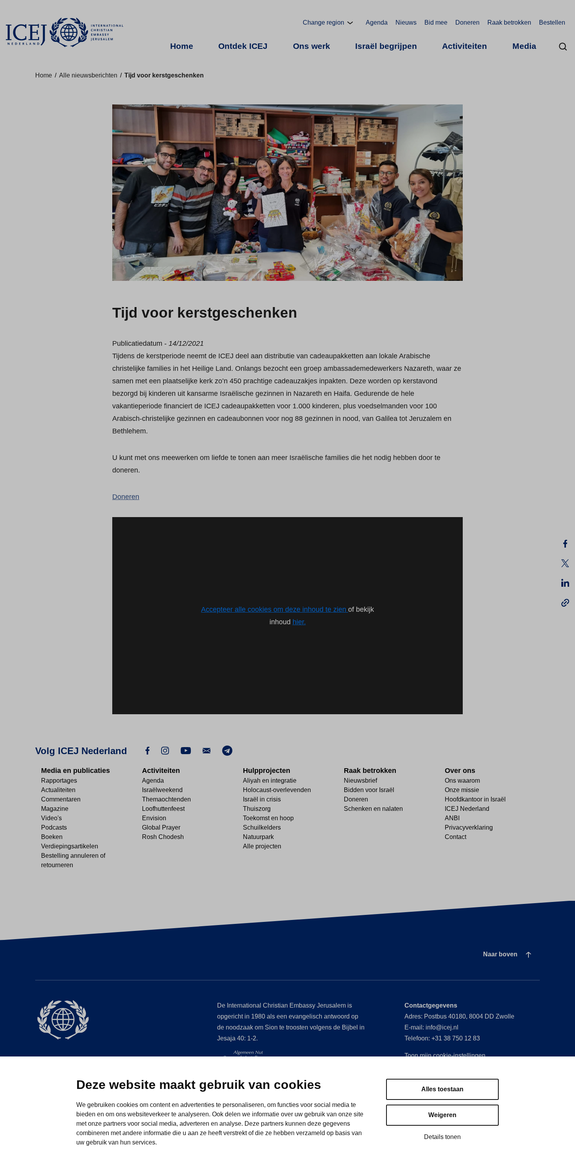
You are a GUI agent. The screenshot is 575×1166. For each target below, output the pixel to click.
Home (181, 45)
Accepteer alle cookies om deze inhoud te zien (274, 609)
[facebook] (147, 750)
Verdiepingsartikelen (69, 846)
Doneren (467, 22)
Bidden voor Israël (369, 790)
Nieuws (406, 22)
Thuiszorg (257, 808)
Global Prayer (161, 827)
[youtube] (186, 750)
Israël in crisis (262, 799)
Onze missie (462, 790)
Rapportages (59, 780)
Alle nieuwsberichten (88, 75)
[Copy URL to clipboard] (565, 602)
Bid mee (435, 22)
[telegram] (227, 750)
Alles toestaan (442, 1089)
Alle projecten (262, 846)
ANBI (452, 818)
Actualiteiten (58, 790)
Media (524, 45)
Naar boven (500, 954)
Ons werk (311, 45)
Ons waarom (462, 780)
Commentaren (61, 799)
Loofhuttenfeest (163, 808)
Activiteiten (464, 45)
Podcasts (54, 827)
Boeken (52, 837)
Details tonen (442, 1137)
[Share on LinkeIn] (565, 583)
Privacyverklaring (469, 827)
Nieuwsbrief (360, 780)
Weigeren (442, 1115)
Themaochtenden (166, 799)
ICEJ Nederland (467, 808)
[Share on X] (565, 563)
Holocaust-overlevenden (277, 790)
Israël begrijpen (386, 45)
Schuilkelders (262, 827)
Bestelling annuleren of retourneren (73, 860)
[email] (206, 750)
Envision (154, 818)
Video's (51, 818)
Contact (455, 837)
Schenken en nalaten (373, 808)
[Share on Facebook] (565, 543)
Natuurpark (258, 837)
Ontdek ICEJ (243, 45)
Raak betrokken (509, 22)
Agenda (377, 22)
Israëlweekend (162, 790)
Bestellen (552, 22)
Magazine (54, 808)
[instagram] (165, 750)
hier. (299, 622)
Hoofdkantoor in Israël (475, 799)
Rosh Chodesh (163, 837)
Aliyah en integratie (269, 780)
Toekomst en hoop (268, 818)
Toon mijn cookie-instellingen (444, 1055)
